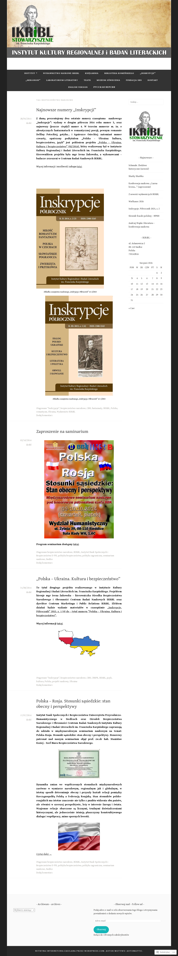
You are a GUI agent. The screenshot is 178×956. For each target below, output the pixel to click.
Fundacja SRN (134, 80)
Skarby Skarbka (136, 176)
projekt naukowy (60, 681)
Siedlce (49, 559)
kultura (40, 681)
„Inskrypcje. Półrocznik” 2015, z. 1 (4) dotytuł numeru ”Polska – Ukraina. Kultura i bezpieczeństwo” (79, 611)
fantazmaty (97, 408)
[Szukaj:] (146, 102)
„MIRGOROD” (33, 80)
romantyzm (41, 412)
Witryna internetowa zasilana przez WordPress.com (69, 951)
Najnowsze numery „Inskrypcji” (66, 109)
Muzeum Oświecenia (108, 80)
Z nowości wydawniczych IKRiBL (144, 194)
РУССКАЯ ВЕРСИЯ (104, 87)
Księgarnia (91, 73)
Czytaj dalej (44, 854)
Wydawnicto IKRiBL (66, 412)
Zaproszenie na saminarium (62, 431)
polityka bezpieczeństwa (69, 555)
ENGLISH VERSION (78, 87)
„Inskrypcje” (148, 73)
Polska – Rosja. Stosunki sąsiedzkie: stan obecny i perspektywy (73, 704)
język (109, 678)
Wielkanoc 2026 (136, 201)
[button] (146, 126)
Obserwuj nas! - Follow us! (129, 904)
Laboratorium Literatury (62, 80)
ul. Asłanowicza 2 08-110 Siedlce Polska (137, 247)
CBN (89, 408)
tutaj (79, 166)
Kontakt (153, 80)
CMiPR (95, 678)
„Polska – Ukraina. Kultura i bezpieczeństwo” (78, 578)
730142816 (134, 254)
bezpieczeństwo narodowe (73, 408)
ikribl (28, 123)
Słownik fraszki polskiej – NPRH (144, 216)
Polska (114, 408)
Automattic (134, 951)
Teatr (87, 80)
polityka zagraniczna (92, 555)
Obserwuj (101, 929)
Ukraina (52, 412)
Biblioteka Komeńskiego (119, 73)
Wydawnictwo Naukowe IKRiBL (61, 73)
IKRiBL (106, 408)
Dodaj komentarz (44, 415)
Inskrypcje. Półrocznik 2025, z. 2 (144, 208)
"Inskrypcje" (53, 408)
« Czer (132, 308)
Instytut (29, 73)
